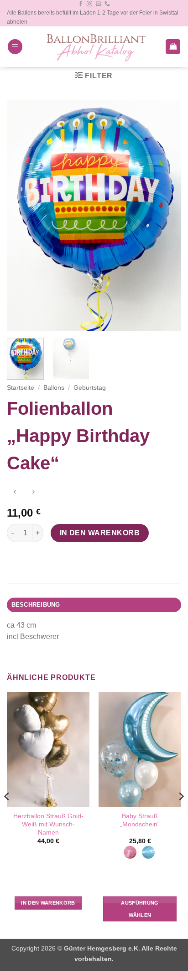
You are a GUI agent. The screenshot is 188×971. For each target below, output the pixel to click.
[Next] (166, 215)
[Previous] (22, 215)
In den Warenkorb (100, 533)
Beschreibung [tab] (35, 604)
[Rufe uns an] (107, 4)
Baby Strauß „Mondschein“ (140, 820)
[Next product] (15, 493)
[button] (15, 46)
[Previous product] (33, 493)
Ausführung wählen (139, 908)
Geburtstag (89, 387)
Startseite (20, 387)
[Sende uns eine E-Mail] (98, 4)
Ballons (53, 387)
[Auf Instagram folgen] (89, 4)
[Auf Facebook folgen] (81, 4)
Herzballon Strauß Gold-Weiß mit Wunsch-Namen (48, 824)
